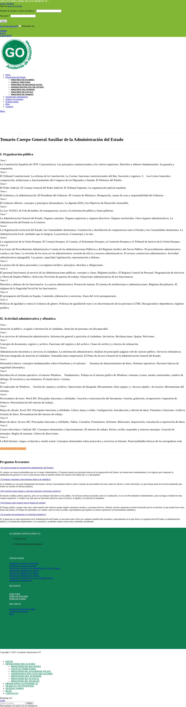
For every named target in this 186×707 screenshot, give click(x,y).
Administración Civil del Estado (27, 87)
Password (5, 16)
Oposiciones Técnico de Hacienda (24, 563)
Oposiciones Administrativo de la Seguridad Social (31, 578)
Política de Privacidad (18, 596)
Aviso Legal (14, 594)
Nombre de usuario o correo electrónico (18, 11)
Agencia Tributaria (20, 82)
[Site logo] (17, 70)
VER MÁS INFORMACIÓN (13, 448)
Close (2, 700)
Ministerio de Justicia (22, 92)
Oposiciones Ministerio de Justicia (24, 573)
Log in (3, 21)
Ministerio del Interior (23, 90)
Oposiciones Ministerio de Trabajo (24, 571)
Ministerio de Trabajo (22, 94)
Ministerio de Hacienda (22, 80)
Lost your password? (9, 26)
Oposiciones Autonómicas (20, 580)
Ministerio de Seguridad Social (27, 85)
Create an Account (14, 6)
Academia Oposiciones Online (22, 609)
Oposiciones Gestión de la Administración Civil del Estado (34, 568)
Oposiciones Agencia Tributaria (22, 566)
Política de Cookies (17, 599)
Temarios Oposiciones (18, 611)
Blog (11, 614)
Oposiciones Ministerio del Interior (24, 576)
